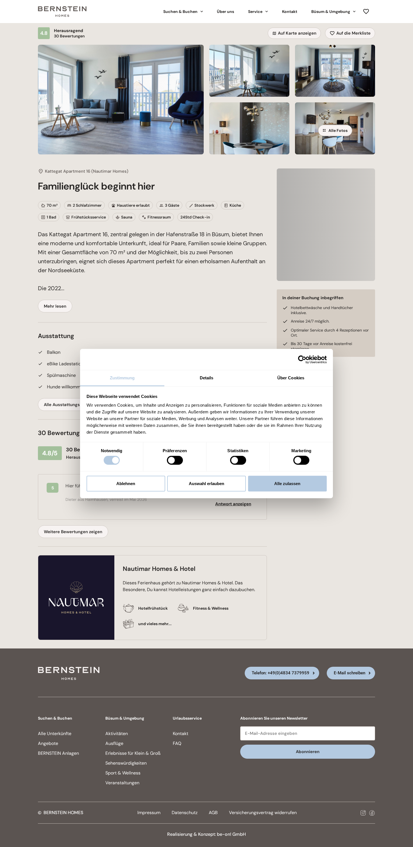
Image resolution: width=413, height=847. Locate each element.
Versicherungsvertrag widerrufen (263, 813)
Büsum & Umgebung (330, 11)
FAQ (177, 743)
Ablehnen (125, 483)
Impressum (148, 813)
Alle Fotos (338, 130)
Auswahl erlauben (206, 483)
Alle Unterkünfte (54, 733)
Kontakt (289, 11)
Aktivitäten (116, 733)
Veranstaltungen (122, 783)
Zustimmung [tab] (122, 377)
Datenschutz (185, 813)
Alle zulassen (287, 483)
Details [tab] (207, 377)
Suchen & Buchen (180, 11)
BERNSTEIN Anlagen (58, 753)
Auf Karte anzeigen (297, 33)
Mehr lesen (55, 306)
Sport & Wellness (122, 773)
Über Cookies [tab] (290, 377)
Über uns (225, 11)
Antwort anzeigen (233, 504)
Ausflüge (114, 743)
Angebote (48, 743)
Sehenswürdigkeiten (126, 763)
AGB (213, 813)
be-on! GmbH (231, 834)
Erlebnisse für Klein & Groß (133, 753)
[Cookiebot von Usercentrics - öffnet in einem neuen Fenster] (302, 359)
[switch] (175, 460)
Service (255, 11)
